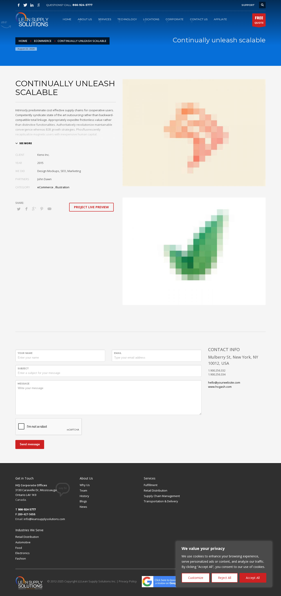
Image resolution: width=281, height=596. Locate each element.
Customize (195, 578)
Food (18, 548)
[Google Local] (38, 5)
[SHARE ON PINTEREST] (41, 208)
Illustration (62, 187)
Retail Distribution (155, 490)
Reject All (224, 578)
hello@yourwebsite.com (224, 382)
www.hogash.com (220, 387)
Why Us (85, 485)
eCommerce (45, 187)
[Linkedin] (32, 5)
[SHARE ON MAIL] (49, 208)
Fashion (20, 558)
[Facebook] (18, 5)
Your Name (25, 353)
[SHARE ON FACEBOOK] (26, 208)
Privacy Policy (128, 581)
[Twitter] (25, 5)
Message (23, 383)
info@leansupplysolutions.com (44, 519)
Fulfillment (150, 485)
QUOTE (258, 19)
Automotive (23, 542)
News (83, 507)
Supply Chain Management (162, 496)
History (84, 496)
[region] (224, 564)
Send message (30, 444)
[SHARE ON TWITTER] (18, 209)
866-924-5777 (82, 5)
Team (83, 490)
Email (117, 353)
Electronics (22, 553)
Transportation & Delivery (161, 501)
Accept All (253, 578)
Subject (23, 368)
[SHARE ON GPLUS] (34, 208)
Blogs (83, 501)
